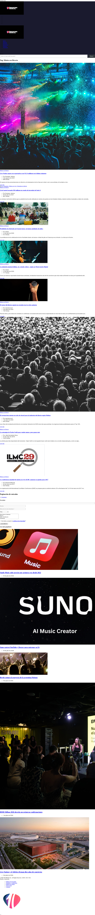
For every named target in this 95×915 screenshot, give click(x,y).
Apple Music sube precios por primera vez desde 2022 (20, 573)
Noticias (5, 42)
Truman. (12, 879)
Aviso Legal (9, 885)
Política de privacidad (11, 881)
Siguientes (4, 497)
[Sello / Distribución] (9, 517)
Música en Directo (4, 170)
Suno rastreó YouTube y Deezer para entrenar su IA (19, 647)
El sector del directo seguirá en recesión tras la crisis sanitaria (18, 305)
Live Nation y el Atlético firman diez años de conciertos (21, 872)
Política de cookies (10, 884)
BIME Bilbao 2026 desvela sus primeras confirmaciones (21, 812)
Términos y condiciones (11, 883)
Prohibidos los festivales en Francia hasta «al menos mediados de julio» (21, 229)
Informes (5, 43)
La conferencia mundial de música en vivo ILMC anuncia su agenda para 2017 (24, 479)
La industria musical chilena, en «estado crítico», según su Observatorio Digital (24, 267)
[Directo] (9, 515)
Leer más (2, 184)
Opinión (5, 46)
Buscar (1, 54)
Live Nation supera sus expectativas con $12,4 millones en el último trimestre (23, 173)
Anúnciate (5, 47)
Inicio (4, 40)
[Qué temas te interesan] (9, 514)
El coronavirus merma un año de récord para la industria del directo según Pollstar (25, 415)
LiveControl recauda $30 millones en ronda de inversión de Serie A (20, 190)
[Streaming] (9, 518)
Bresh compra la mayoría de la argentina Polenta (19, 677)
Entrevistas (5, 44)
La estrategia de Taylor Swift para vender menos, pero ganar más (20, 432)
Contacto (8, 887)
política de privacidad (19, 521)
